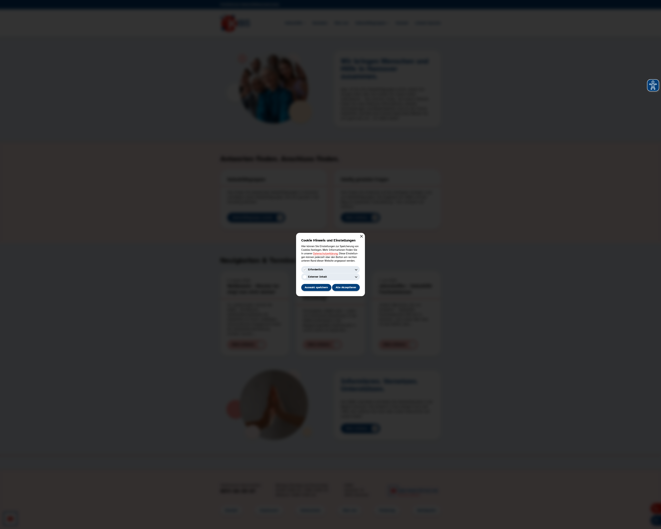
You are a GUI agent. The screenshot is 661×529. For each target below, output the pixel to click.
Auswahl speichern (316, 287)
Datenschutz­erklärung (325, 253)
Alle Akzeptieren (346, 287)
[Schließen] (361, 236)
